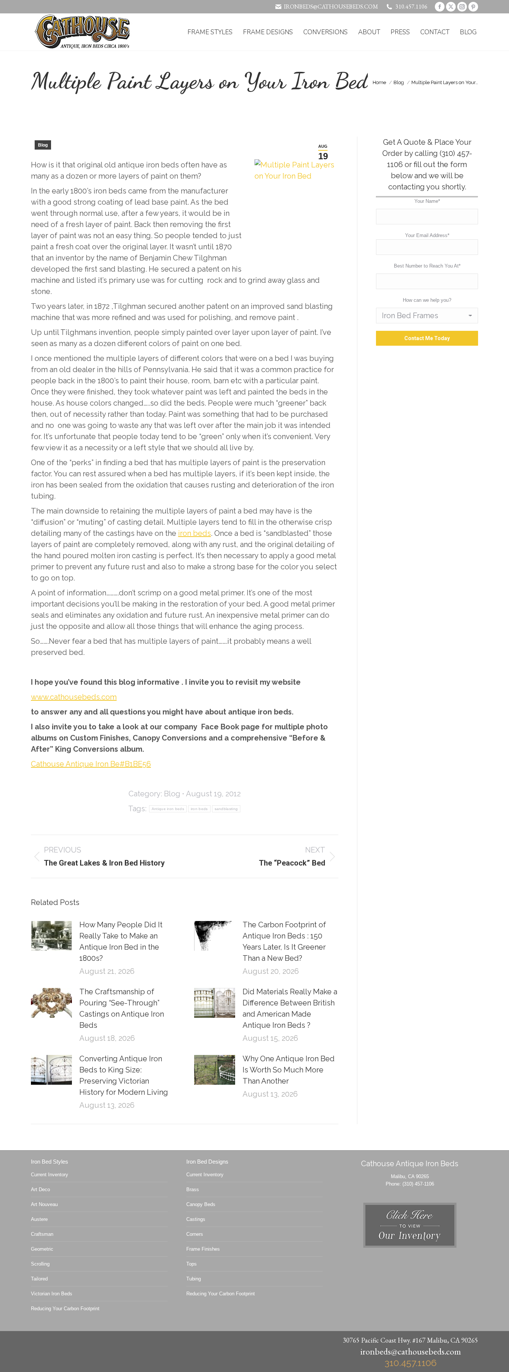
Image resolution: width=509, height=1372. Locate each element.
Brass (192, 1189)
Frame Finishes (203, 1249)
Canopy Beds (200, 1204)
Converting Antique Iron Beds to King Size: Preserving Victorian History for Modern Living (123, 1075)
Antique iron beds (168, 809)
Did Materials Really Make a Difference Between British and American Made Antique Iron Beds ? (290, 1008)
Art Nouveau (44, 1204)
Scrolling (40, 1264)
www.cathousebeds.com (74, 697)
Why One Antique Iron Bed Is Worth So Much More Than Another (289, 1069)
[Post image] (51, 936)
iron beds (194, 533)
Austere (39, 1219)
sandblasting (226, 809)
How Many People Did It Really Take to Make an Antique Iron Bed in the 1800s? (120, 941)
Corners (194, 1234)
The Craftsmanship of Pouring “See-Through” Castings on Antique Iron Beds (121, 1008)
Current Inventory (49, 1174)
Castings (195, 1219)
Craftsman (42, 1234)
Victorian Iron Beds (51, 1293)
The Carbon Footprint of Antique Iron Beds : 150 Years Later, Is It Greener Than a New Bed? (284, 941)
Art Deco (40, 1189)
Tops (191, 1264)
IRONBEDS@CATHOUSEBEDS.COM (331, 6)
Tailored (39, 1279)
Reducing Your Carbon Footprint (65, 1308)
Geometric (42, 1249)
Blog (43, 145)
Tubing (193, 1279)
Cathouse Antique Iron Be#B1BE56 (91, 763)
